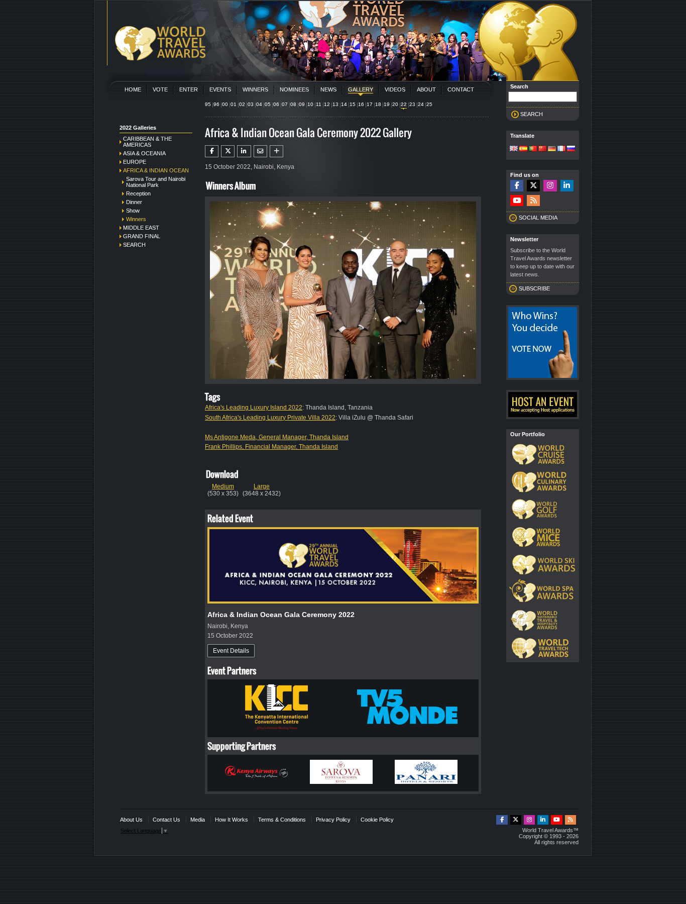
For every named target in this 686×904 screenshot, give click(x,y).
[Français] (561, 149)
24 (421, 104)
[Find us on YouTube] (516, 201)
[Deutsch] (552, 149)
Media (197, 820)
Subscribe (534, 288)
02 (242, 104)
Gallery (360, 89)
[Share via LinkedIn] (244, 151)
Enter (188, 89)
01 (234, 104)
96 (216, 104)
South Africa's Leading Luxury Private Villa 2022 (270, 417)
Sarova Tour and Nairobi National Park (155, 182)
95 (208, 104)
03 (251, 104)
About (426, 89)
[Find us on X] (533, 185)
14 (344, 104)
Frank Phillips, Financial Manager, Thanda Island (271, 446)
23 (412, 104)
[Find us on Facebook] (516, 185)
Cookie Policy (377, 820)
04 (259, 104)
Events (220, 89)
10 (310, 104)
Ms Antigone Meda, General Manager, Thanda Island (277, 437)
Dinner (134, 202)
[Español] (523, 149)
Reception (138, 193)
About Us (131, 820)
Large (262, 486)
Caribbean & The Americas (147, 142)
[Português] (533, 149)
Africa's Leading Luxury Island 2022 (253, 407)
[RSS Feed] (533, 201)
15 (353, 104)
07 (285, 104)
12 (327, 104)
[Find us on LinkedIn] (567, 185)
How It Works (231, 820)
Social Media (538, 218)
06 (276, 104)
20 (395, 104)
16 (361, 104)
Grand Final (141, 236)
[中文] (542, 149)
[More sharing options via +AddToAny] (276, 151)
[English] (514, 149)
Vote (160, 89)
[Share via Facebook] (211, 151)
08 (293, 104)
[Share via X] (227, 151)
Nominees (294, 89)
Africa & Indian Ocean (156, 170)
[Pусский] (571, 149)
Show (133, 211)
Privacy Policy (333, 820)
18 (378, 104)
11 (318, 104)
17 (370, 104)
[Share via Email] (260, 151)
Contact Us (166, 820)
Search (134, 245)
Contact (460, 89)
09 (302, 104)
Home (133, 89)
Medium (223, 486)
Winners (255, 89)
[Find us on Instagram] (549, 185)
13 (335, 104)
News (328, 89)
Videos (395, 89)
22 (404, 104)
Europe (134, 162)
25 (429, 104)
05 (268, 104)
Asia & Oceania (144, 153)
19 (387, 104)
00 (225, 104)
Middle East (141, 228)
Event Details (231, 650)
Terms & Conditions (282, 820)
